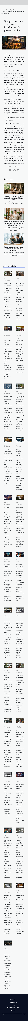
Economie (13, 1000)
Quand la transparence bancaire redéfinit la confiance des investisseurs (14, 248)
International (13, 1002)
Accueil (2, 10)
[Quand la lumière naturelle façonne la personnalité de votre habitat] (14, 188)
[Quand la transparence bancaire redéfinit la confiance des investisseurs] (14, 239)
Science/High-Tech (10, 10)
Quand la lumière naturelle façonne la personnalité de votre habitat (14, 198)
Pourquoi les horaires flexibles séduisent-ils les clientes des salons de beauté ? (14, 223)
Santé (13, 1005)
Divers (13, 1010)
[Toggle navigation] (4, 2)
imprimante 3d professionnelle (14, 73)
